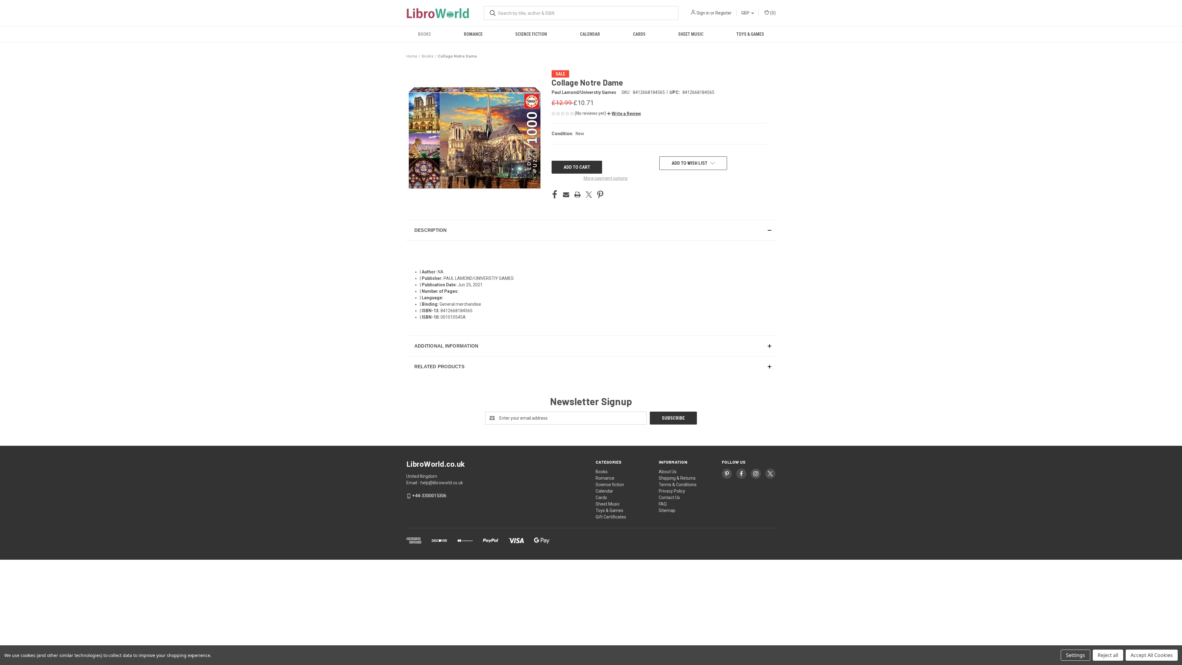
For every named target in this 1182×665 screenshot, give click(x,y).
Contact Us (669, 497)
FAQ (663, 504)
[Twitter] (589, 194)
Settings (1075, 655)
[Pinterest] (600, 194)
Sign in (703, 12)
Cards (639, 34)
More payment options (606, 178)
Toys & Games (750, 34)
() (772, 12)
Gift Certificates (611, 516)
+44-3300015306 (429, 496)
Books (424, 34)
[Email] (566, 194)
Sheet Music (690, 34)
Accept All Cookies (1152, 655)
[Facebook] (555, 194)
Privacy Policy (672, 491)
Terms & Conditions (678, 484)
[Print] (577, 194)
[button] (624, 113)
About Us (668, 471)
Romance (473, 34)
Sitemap (667, 510)
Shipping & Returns (677, 478)
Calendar (590, 34)
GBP (745, 12)
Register (723, 12)
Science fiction (531, 34)
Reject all (1108, 655)
